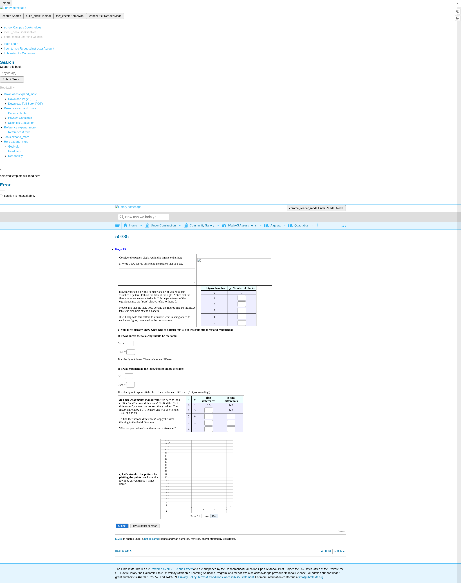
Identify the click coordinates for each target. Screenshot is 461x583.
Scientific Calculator (21, 122)
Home (133, 225)
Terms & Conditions (210, 577)
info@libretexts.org (310, 577)
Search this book (10, 66)
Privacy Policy (187, 577)
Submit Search (12, 79)
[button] (14, 151)
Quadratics (301, 225)
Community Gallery (202, 225)
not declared (151, 538)
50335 (118, 538)
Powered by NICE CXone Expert (172, 569)
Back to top (122, 550)
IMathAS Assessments (242, 225)
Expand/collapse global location (343, 224)
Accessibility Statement (239, 577)
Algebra (275, 225)
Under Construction (163, 225)
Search (121, 217)
